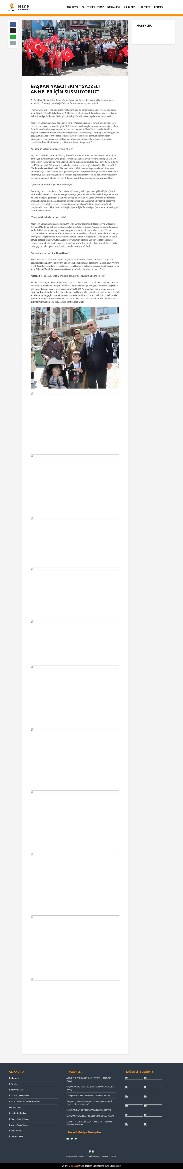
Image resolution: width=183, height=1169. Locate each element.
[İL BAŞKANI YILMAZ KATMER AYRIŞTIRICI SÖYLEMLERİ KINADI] (142, 66)
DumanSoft (74, 1166)
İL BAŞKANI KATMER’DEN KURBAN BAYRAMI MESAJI (88, 1095)
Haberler (144, 7)
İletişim (158, 7)
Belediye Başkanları (17, 1113)
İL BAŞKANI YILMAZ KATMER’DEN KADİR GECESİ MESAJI (90, 1116)
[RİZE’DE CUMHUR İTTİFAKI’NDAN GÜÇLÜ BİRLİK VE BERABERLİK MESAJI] (142, 77)
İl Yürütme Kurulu (16, 1089)
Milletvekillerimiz (93, 7)
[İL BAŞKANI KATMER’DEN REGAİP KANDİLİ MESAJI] (142, 54)
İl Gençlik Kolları (16, 1136)
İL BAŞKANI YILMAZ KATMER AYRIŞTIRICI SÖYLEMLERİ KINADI (159, 66)
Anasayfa (72, 7)
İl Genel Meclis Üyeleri (19, 1125)
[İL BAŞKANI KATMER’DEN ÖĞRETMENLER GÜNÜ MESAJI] (142, 91)
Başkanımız (114, 7)
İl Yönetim (13, 1084)
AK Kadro (130, 7)
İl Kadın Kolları (15, 1130)
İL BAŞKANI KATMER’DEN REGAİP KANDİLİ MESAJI (160, 55)
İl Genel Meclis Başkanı (19, 1119)
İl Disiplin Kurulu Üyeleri (19, 1095)
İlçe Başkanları (15, 1107)
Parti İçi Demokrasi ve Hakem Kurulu (24, 1101)
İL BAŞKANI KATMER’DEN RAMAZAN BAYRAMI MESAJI (88, 1110)
